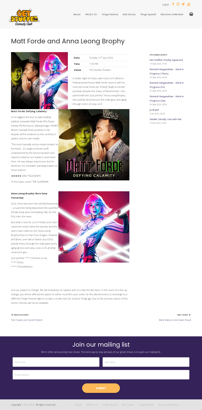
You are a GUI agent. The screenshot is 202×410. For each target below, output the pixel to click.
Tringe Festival (110, 14)
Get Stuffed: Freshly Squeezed (166, 59)
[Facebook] (173, 4)
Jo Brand (154, 109)
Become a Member (172, 14)
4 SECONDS (28, 404)
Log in (165, 4)
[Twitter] (183, 4)
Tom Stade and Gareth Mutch (27, 319)
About (76, 14)
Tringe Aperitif (148, 14)
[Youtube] (188, 4)
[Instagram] (177, 4)
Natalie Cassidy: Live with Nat (165, 119)
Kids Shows (129, 14)
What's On (91, 14)
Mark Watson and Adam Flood (175, 319)
